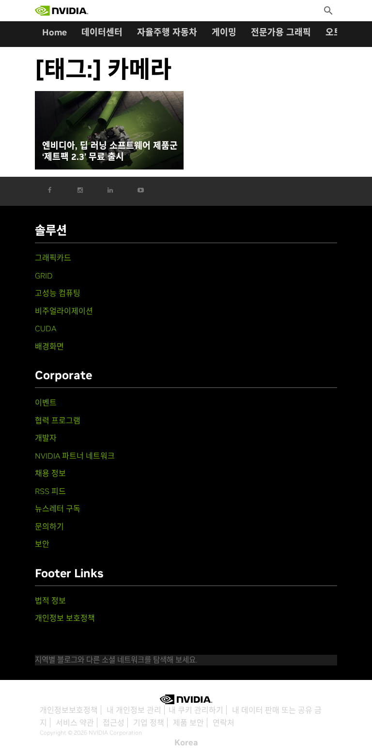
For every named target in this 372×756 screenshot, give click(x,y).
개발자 (46, 438)
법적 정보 (50, 600)
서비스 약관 (75, 722)
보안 (42, 544)
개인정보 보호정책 (65, 618)
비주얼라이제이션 (64, 311)
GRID (44, 275)
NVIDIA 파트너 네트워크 (75, 456)
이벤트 (46, 402)
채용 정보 (50, 473)
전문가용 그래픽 (281, 32)
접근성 (113, 722)
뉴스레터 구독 (57, 508)
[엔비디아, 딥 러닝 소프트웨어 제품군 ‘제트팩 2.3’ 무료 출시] (109, 130)
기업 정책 (148, 722)
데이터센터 (102, 32)
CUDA (45, 328)
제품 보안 (188, 722)
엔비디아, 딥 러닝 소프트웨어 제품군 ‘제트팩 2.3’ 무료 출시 (110, 151)
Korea (186, 742)
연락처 (223, 722)
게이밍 (224, 32)
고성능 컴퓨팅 (57, 293)
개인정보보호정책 (69, 710)
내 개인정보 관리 (134, 710)
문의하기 (49, 526)
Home (54, 32)
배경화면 (49, 346)
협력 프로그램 (57, 420)
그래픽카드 (53, 257)
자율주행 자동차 (167, 32)
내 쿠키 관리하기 (196, 710)
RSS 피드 (50, 491)
